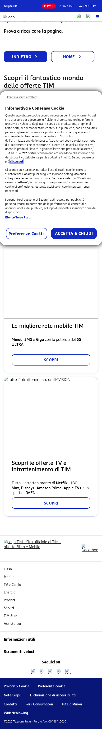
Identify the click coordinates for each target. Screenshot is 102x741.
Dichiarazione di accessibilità (53, 695)
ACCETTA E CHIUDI (74, 233)
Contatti (10, 704)
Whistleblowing (16, 713)
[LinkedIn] (68, 671)
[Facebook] (34, 671)
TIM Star (10, 616)
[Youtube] (59, 671)
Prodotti (10, 600)
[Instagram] (51, 671)
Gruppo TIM (10, 6)
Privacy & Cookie (16, 686)
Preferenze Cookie (27, 234)
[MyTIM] (89, 16)
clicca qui (16, 161)
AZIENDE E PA (87, 6)
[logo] (9, 16)
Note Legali (13, 695)
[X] (42, 671)
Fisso (8, 569)
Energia (9, 592)
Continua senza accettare (22, 96)
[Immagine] (37, 549)
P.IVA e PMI (67, 6)
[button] (97, 16)
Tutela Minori (72, 704)
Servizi (9, 608)
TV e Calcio (12, 585)
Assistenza (12, 624)
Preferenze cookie (51, 686)
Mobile (9, 577)
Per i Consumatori (39, 704)
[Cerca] (80, 16)
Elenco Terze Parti (18, 217)
